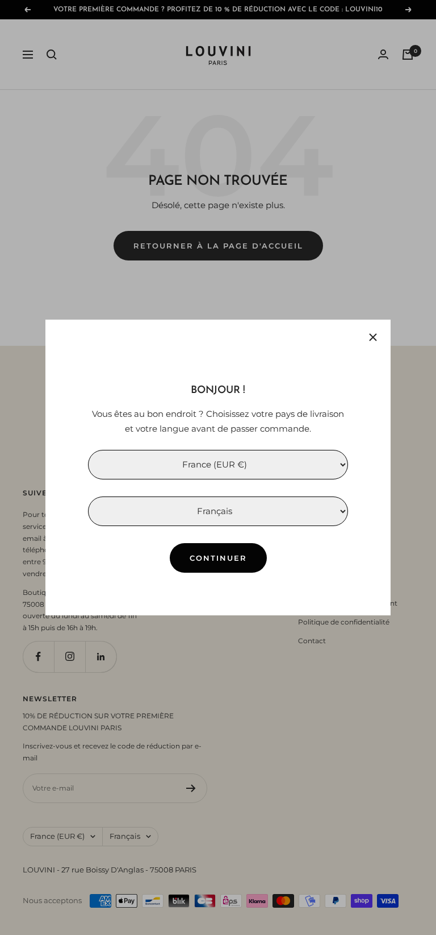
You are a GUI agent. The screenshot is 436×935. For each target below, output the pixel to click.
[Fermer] (373, 337)
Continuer (218, 557)
